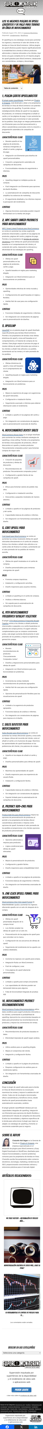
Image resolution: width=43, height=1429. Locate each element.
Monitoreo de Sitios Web (20, 1411)
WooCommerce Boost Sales (12, 435)
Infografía (31, 1409)
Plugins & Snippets (27, 1143)
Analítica (28, 1405)
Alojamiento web (20, 1405)
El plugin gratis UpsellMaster (12, 100)
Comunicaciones (26, 1407)
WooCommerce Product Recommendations (18, 1009)
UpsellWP (6, 330)
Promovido (4, 1413)
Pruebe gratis (21, 1389)
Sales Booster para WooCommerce (15, 733)
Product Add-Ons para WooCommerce (16, 815)
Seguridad (17, 1413)
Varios (29, 1413)
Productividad (32, 1411)
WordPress (24, 35)
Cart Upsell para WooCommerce (14, 536)
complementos (15, 35)
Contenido (35, 1407)
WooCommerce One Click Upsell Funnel (17, 902)
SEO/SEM (24, 1413)
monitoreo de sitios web (28, 1395)
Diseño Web (13, 1409)
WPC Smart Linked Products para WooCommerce (20, 228)
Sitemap (39, 1413)
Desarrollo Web (5, 1409)
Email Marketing (23, 1409)
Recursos (10, 1413)
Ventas (34, 1413)
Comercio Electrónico (30, 33)
